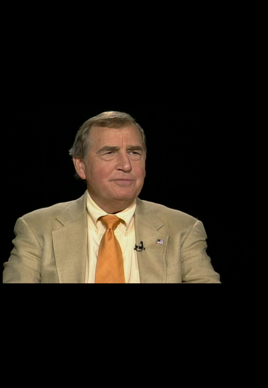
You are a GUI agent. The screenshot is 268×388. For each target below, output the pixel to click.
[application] (134, 194)
